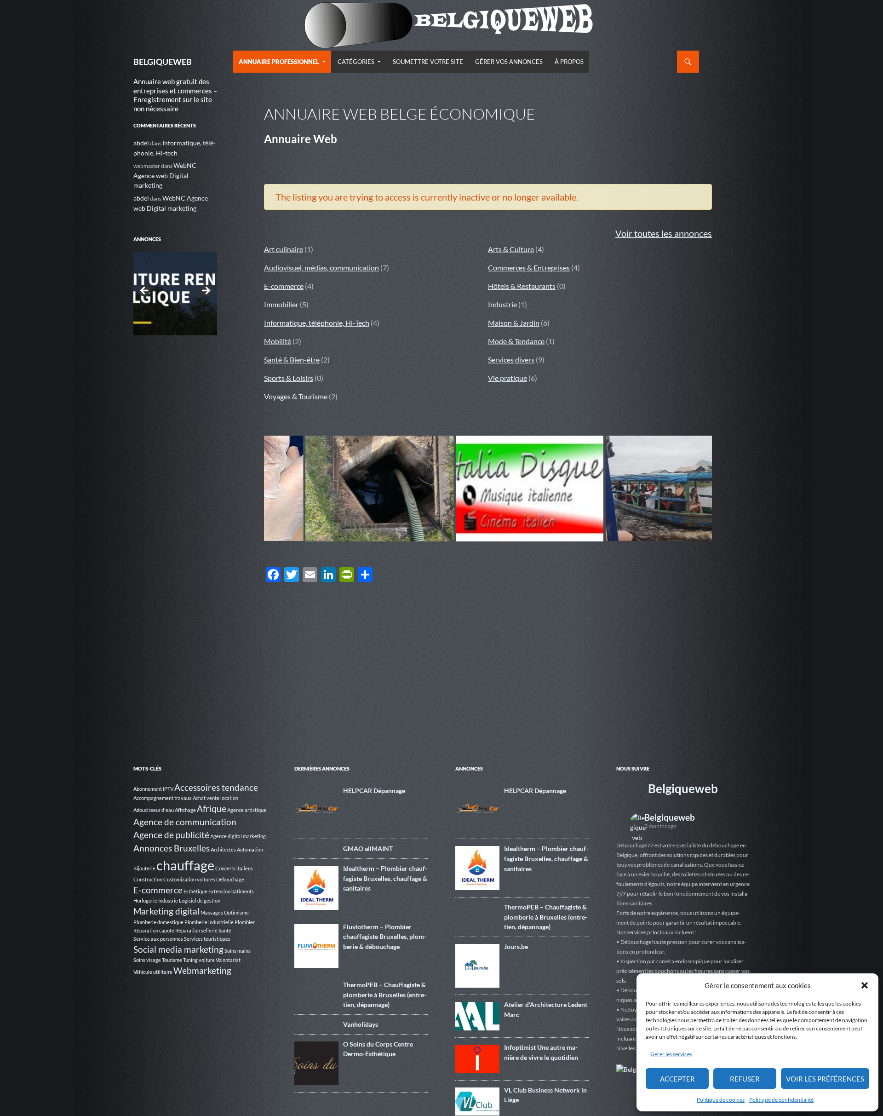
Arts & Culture (511, 249)
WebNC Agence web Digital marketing (164, 175)
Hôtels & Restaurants (522, 286)
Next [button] (205, 291)
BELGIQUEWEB (162, 62)
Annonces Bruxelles (171, 848)
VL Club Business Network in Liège (545, 1095)
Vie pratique (507, 378)
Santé (224, 930)
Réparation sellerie (196, 930)
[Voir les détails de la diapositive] (175, 293)
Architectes (223, 849)
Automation (250, 849)
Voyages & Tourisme (295, 396)
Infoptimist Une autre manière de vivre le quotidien (541, 1052)
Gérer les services (671, 1054)
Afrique (211, 808)
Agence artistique (246, 810)
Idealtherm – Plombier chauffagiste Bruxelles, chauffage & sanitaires (385, 878)
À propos (569, 61)
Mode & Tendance (516, 341)
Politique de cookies (721, 1099)
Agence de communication (184, 822)
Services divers (511, 359)
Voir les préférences (825, 1079)
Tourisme (172, 960)
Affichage (185, 810)
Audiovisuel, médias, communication (321, 267)
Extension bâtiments (231, 891)
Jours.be (516, 946)
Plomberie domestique (158, 922)
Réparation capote (153, 930)
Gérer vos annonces (509, 61)
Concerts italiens (234, 868)
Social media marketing (178, 949)
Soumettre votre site (428, 61)
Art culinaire (283, 249)
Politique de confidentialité (781, 1099)
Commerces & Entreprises (529, 267)
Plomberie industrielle (209, 922)
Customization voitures (189, 879)
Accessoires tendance (216, 787)
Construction (147, 879)
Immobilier (281, 304)
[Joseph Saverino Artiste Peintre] (683, 488)
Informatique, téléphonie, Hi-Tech (316, 322)
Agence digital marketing (238, 836)
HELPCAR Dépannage (374, 790)
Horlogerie (145, 900)
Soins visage (147, 960)
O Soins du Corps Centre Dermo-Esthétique (378, 1049)
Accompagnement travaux (162, 798)
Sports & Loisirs (288, 378)
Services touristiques (207, 939)
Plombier (245, 922)
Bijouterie (144, 868)
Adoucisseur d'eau (153, 810)
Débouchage (230, 879)
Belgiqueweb (683, 788)
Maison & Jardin (513, 322)
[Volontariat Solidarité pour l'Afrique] (534, 488)
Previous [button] (145, 291)
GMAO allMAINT (368, 848)
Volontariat (228, 960)
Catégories (356, 61)
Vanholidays (360, 1024)
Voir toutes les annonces (663, 233)
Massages (212, 912)
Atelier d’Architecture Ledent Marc (545, 1009)
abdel (141, 143)
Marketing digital (166, 911)
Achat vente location (215, 798)
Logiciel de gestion (199, 900)
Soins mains (237, 951)
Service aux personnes (158, 939)
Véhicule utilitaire (152, 972)
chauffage (185, 865)
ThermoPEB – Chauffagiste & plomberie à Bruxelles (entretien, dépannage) (384, 994)
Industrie (502, 304)
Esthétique (195, 891)
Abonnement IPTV (153, 789)
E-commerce (284, 286)
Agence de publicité (171, 834)
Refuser (745, 1079)
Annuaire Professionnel (279, 61)
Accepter (677, 1079)
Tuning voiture (199, 960)
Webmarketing (202, 970)
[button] (864, 985)
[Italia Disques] (384, 488)
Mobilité (277, 341)
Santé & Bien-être (292, 359)
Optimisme (236, 912)
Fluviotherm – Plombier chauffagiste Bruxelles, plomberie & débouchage (384, 936)
